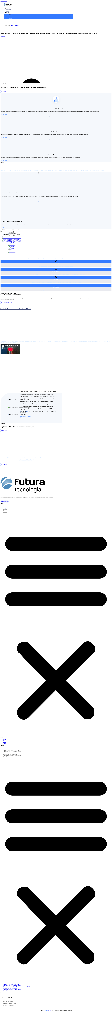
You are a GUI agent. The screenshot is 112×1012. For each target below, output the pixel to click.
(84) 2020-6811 (15, 25)
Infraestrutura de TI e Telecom (10, 754)
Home (7, 8)
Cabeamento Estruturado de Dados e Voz (12, 755)
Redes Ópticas (6, 756)
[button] (56, 626)
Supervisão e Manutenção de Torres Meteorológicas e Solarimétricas (18, 753)
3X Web (49, 1010)
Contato (8, 12)
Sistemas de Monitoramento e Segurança (56, 154)
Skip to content (4, 1)
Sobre (7, 11)
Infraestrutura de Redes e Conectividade (56, 108)
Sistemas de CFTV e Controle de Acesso (12, 751)
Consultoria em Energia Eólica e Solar (11, 750)
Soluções (8, 9)
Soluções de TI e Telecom (56, 131)
